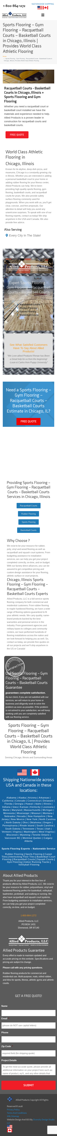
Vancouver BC (13, 838)
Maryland (17, 810)
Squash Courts (45, 859)
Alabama (11, 798)
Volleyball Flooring (28, 864)
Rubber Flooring (28, 308)
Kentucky (35, 807)
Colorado (20, 801)
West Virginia (46, 832)
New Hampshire (37, 816)
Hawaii (29, 804)
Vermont (6, 832)
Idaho (38, 804)
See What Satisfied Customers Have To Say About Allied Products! (28, 348)
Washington (30, 832)
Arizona (32, 798)
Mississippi (23, 813)
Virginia (17, 832)
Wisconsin (12, 835)
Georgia (19, 804)
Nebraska (9, 816)
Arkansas (44, 798)
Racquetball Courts (30, 304)
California (7, 801)
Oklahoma (35, 822)
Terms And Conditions (17, 1113)
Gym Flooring (14, 862)
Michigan (48, 810)
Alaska (22, 798)
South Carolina (45, 825)
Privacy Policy (13, 1109)
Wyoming (25, 835)
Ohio (25, 822)
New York (32, 819)
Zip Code (7, 1046)
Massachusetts (32, 810)
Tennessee (28, 829)
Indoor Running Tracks (36, 862)
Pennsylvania (10, 825)
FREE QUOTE (17, 134)
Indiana (6, 807)
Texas (40, 829)
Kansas (24, 807)
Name (4, 1006)
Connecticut (34, 801)
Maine (6, 810)
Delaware (48, 801)
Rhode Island (27, 825)
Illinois (47, 804)
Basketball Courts (29, 315)
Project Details (9, 1060)
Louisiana (48, 807)
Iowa (15, 807)
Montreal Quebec (32, 838)
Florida (8, 804)
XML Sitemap (13, 1116)
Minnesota (9, 813)
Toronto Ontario (40, 835)
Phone (4, 1032)
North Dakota (13, 822)
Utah (47, 829)
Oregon (47, 822)
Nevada (21, 816)
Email (5, 1018)
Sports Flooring (28, 311)
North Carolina (47, 819)
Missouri (36, 813)
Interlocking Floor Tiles (22, 857)
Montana (47, 813)
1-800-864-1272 (14, 6)
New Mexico (17, 819)
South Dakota (12, 829)
